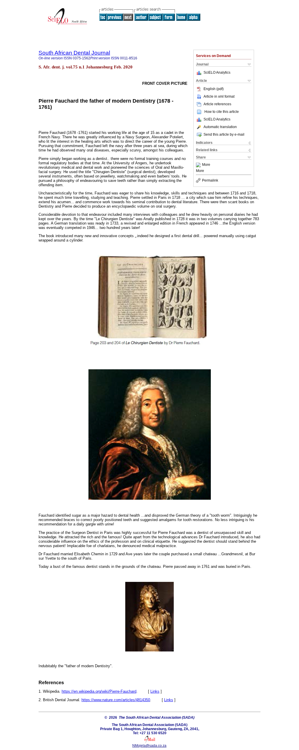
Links (154, 691)
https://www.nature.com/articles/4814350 (115, 700)
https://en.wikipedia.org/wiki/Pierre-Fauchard (99, 691)
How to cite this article (221, 112)
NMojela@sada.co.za (149, 746)
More (206, 165)
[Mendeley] (199, 165)
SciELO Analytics (217, 72)
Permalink (210, 180)
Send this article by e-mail (224, 134)
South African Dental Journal (74, 53)
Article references (217, 104)
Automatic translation (220, 127)
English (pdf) (214, 89)
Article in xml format (219, 96)
